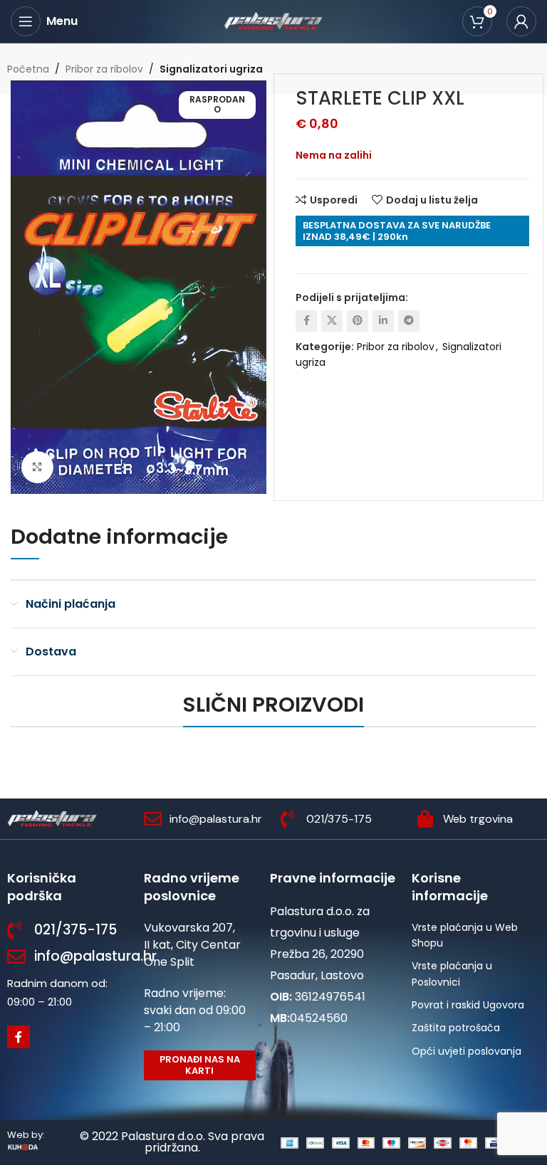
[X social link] (332, 321)
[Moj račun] (521, 21)
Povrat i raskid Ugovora (468, 1005)
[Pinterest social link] (357, 321)
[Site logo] (273, 21)
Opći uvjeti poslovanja (466, 1051)
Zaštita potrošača (456, 1028)
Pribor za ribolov (104, 69)
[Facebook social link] (306, 321)
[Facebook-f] (18, 1037)
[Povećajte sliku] (37, 467)
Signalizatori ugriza (211, 69)
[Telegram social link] (409, 321)
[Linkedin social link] (383, 321)
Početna (28, 69)
